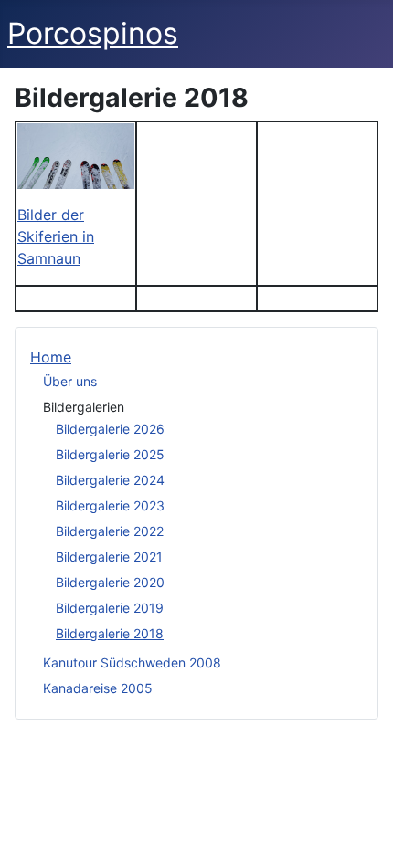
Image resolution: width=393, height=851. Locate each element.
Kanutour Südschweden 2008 (132, 662)
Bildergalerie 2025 (110, 454)
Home (50, 357)
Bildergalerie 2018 (110, 633)
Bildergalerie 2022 (110, 531)
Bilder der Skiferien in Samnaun (55, 236)
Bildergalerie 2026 (110, 428)
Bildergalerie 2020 (110, 582)
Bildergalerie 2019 (110, 607)
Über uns (70, 381)
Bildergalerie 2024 (110, 480)
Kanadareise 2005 (98, 688)
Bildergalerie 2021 (109, 556)
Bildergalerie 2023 (110, 505)
